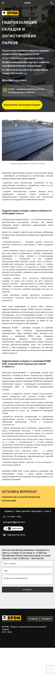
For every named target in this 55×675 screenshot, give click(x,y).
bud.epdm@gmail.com (14, 522)
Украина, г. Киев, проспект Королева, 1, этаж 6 (27, 511)
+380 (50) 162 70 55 (16, 535)
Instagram (46, 618)
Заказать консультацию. (22, 104)
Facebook (33, 618)
